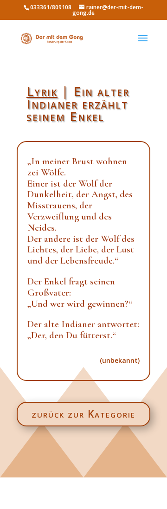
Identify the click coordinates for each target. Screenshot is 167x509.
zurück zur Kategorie (83, 413)
